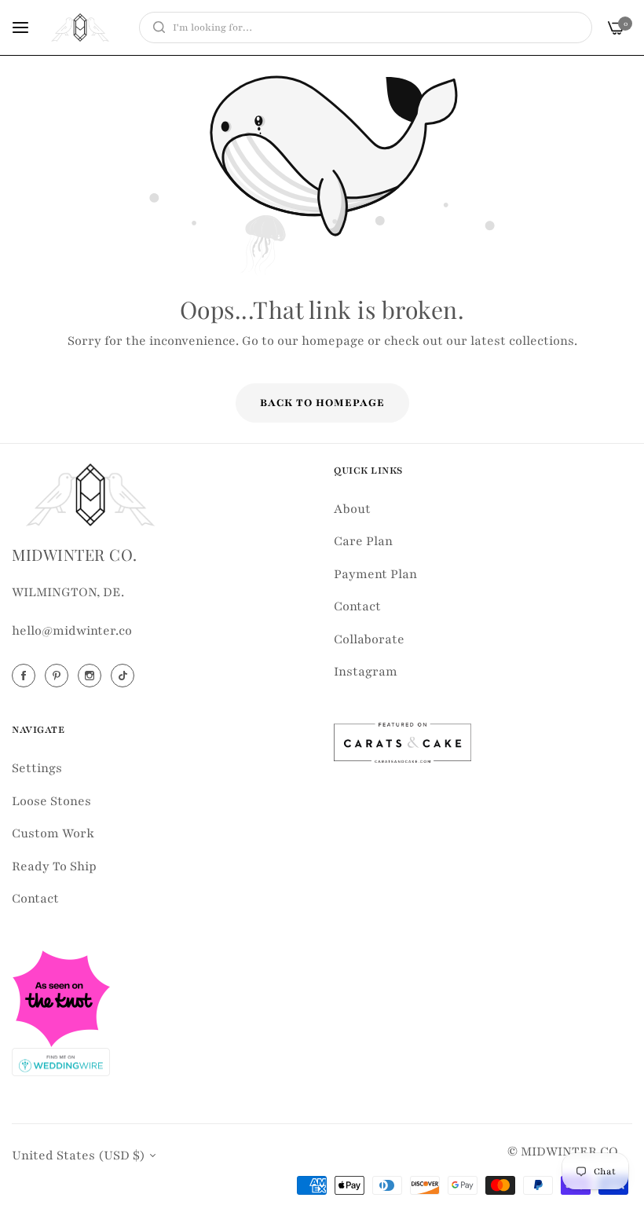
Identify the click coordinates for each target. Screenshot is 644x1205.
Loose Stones (51, 801)
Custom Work (53, 833)
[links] (26, 675)
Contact (357, 606)
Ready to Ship (54, 866)
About (352, 509)
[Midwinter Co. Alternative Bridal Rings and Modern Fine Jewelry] (80, 27)
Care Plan (363, 541)
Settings (37, 768)
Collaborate (369, 639)
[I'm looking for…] (155, 27)
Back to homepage (322, 403)
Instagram (365, 671)
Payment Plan (375, 574)
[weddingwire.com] (61, 1060)
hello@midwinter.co (72, 630)
